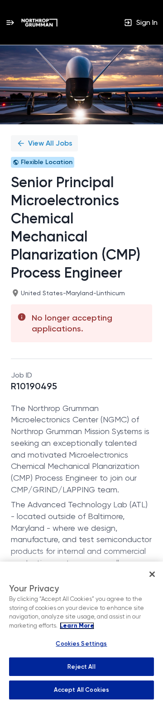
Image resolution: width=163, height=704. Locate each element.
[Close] (152, 574)
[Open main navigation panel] (9, 22)
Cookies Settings (81, 643)
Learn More (77, 625)
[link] (39, 22)
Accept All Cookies (81, 689)
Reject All (81, 666)
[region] (81, 633)
